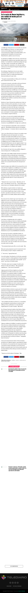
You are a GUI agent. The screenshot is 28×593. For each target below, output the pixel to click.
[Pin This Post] (16, 45)
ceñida (13, 360)
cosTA (17, 360)
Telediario (5, 22)
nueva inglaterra (6, 361)
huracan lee (23, 360)
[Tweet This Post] (11, 45)
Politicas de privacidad (17, 586)
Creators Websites (21, 591)
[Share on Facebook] (6, 45)
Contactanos (9, 586)
